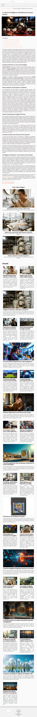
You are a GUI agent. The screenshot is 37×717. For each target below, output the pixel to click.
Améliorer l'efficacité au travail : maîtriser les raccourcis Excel (8, 587)
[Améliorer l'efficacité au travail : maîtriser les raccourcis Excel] (10, 580)
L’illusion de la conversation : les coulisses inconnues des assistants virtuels (9, 329)
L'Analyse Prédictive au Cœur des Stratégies (11, 39)
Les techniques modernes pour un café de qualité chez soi (9, 431)
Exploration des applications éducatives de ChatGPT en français (26, 431)
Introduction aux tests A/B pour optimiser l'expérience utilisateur (9, 641)
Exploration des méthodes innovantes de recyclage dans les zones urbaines (10, 693)
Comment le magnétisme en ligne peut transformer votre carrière (18, 568)
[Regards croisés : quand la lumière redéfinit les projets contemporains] (18, 222)
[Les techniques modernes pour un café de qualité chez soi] (10, 424)
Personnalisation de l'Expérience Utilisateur (11, 41)
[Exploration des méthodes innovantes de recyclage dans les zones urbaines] (10, 686)
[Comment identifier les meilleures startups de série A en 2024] (27, 634)
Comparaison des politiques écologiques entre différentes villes (18, 673)
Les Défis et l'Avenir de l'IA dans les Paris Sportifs (12, 45)
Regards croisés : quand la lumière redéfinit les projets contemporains (18, 232)
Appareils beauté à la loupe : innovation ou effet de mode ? (18, 208)
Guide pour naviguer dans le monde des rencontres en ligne (17, 412)
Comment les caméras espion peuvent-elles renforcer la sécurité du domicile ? (10, 484)
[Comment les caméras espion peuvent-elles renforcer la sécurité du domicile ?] (10, 476)
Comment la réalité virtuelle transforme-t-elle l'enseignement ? (18, 361)
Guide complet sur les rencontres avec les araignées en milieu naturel (10, 536)
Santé (19, 712)
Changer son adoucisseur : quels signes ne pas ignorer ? (18, 255)
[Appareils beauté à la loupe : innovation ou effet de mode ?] (18, 198)
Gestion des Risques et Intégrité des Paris (11, 43)
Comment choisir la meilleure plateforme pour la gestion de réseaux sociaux (27, 536)
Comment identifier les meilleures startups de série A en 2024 (27, 641)
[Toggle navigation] (3, 5)
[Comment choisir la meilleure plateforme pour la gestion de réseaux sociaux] (27, 528)
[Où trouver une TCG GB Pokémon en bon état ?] (18, 506)
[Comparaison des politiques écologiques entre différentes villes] (18, 663)
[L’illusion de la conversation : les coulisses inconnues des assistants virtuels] (10, 322)
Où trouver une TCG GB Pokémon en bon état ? (14, 516)
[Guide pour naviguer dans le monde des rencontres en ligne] (18, 402)
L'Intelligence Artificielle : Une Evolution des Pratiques (13, 46)
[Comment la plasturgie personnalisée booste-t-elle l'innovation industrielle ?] (27, 373)
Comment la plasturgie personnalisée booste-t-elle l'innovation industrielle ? (26, 381)
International (18, 711)
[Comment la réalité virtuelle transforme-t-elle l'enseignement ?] (18, 351)
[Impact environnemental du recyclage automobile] (27, 322)
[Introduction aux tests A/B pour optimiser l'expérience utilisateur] (10, 634)
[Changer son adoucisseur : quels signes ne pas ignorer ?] (18, 245)
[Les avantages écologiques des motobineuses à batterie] (27, 580)
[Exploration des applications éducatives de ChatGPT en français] (27, 424)
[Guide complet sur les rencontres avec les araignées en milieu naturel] (10, 528)
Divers (18, 715)
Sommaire (5, 38)
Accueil (3, 8)
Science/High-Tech (8, 8)
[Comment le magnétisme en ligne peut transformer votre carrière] (18, 558)
